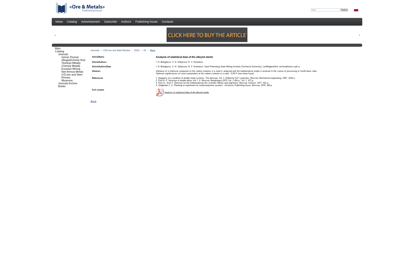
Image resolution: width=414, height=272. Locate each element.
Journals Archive (67, 83)
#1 (145, 50)
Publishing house (146, 21)
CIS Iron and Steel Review (116, 50)
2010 (136, 50)
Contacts (167, 21)
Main (58, 48)
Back (152, 50)
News (59, 21)
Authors (126, 21)
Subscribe (110, 21)
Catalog (72, 21)
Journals (95, 50)
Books (61, 86)
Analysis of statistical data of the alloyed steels (186, 92)
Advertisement (90, 21)
